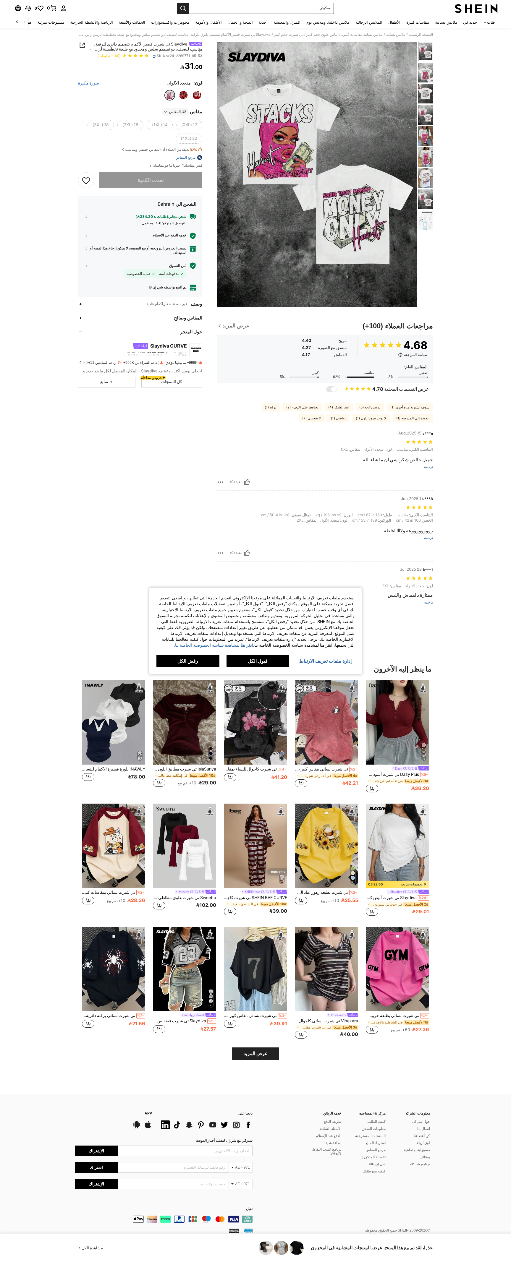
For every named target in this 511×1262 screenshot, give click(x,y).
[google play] (136, 1127)
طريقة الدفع (332, 1122)
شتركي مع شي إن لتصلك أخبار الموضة (224, 1140)
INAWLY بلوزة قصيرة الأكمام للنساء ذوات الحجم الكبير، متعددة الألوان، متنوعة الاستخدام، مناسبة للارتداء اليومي (113, 769)
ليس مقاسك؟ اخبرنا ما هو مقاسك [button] (177, 166)
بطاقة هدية (333, 1143)
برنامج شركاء (420, 1164)
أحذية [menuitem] (263, 22)
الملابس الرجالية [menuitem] (368, 22)
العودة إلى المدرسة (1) (412, 418)
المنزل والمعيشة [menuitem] (287, 22)
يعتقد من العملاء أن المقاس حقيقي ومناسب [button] (161, 149)
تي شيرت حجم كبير (288, 35)
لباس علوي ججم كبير (322, 35)
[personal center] (63, 8)
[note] (397, 884)
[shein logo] (476, 8)
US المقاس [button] (178, 112)
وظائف (425, 1157)
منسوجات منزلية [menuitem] (50, 22)
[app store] (148, 1127)
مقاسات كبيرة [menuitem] (417, 22)
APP (148, 1113)
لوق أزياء (423, 1143)
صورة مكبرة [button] (88, 83)
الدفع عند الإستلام (328, 1136)
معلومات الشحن (374, 1129)
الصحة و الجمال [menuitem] (240, 22)
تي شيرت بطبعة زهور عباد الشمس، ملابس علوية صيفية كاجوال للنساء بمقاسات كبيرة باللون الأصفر (326, 892)
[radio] (197, 95)
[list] (205, 1124)
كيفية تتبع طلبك (374, 1171)
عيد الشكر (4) (338, 407)
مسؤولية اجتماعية (417, 1150)
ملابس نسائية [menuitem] (446, 22)
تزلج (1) (270, 407)
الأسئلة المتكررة (374, 1157)
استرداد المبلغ (376, 1143)
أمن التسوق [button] (177, 266)
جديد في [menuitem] (470, 22)
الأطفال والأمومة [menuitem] (208, 22)
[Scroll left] (24, 22)
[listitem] (397, 737)
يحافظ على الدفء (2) (302, 407)
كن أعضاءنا (422, 1136)
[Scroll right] (17, 22)
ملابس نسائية (395, 35)
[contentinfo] (164, 1219)
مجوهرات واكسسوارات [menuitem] (170, 22)
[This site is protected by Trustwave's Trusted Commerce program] (248, 1231)
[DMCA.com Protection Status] (234, 1231)
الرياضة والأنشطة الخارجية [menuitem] (91, 22)
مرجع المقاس (376, 1150)
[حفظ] (86, 180)
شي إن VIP (377, 1164)
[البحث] (183, 8)
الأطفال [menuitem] (394, 22)
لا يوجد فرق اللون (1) (371, 418)
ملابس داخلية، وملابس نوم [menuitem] (328, 22)
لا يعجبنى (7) (311, 418)
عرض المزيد (256, 1053)
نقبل (249, 1209)
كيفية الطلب (376, 1122)
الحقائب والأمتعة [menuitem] (132, 22)
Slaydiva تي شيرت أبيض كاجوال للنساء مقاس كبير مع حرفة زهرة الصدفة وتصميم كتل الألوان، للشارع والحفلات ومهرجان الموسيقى (397, 897)
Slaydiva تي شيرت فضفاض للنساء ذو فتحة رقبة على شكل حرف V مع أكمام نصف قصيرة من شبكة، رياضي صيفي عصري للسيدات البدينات (184, 1020)
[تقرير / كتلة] (220, 482)
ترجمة (428, 467)
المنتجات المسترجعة (370, 1136)
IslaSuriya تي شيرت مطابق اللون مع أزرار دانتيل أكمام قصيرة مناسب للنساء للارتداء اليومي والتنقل (184, 769)
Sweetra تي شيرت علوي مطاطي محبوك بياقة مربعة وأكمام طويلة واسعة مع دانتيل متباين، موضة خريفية (184, 897)
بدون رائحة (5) (369, 407)
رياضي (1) (338, 418)
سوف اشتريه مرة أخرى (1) (409, 407)
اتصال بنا (423, 1129)
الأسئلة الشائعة (330, 1129)
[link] (52, 8)
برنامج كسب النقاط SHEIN (326, 1151)
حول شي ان (421, 1122)
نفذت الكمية (151, 180)
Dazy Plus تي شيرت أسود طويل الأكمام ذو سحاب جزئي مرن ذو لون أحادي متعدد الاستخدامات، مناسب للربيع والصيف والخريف (397, 774)
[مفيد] (246, 482)
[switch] (331, 389)
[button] (28, 8)
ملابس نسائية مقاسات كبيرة (361, 35)
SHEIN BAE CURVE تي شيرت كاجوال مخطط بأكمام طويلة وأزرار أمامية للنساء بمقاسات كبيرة (255, 897)
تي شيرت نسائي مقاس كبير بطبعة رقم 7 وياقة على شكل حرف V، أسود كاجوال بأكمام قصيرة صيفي (255, 1015)
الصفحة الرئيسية (421, 35)
